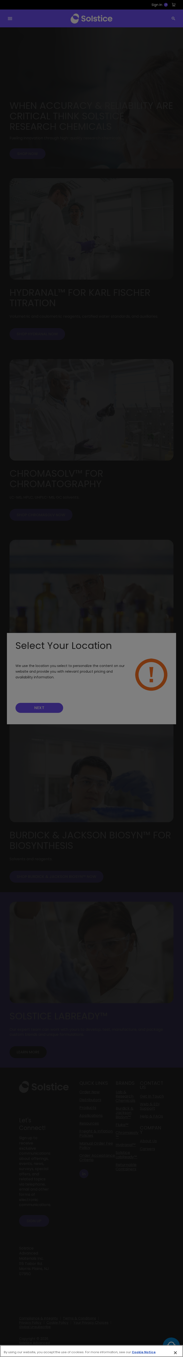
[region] (91, 1351)
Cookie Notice (144, 1352)
